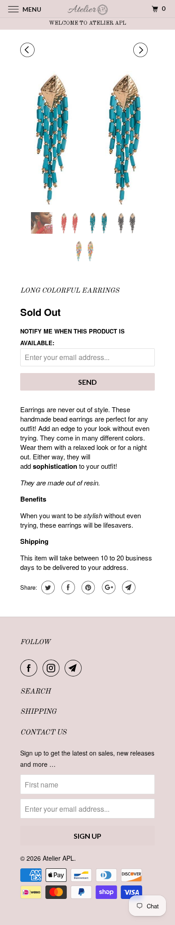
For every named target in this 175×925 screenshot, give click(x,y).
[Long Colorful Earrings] (87, 138)
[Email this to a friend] (128, 587)
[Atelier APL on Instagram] (53, 667)
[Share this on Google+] (107, 587)
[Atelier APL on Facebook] (30, 667)
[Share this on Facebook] (67, 587)
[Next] (141, 50)
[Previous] (28, 50)
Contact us (43, 732)
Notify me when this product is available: (72, 337)
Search (35, 691)
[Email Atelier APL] (75, 667)
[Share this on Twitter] (47, 587)
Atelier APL (58, 858)
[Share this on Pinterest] (87, 587)
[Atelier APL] (87, 9)
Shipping (38, 712)
